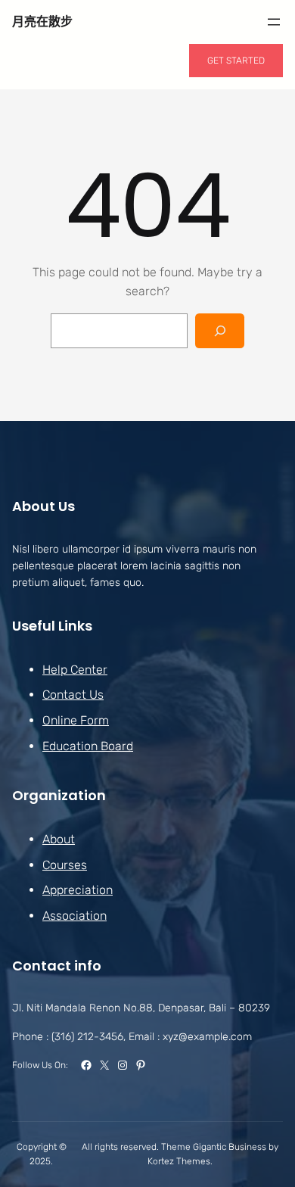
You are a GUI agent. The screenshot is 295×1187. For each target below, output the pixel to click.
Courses (64, 865)
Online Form (75, 720)
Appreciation (77, 890)
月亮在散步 (42, 21)
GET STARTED (236, 60)
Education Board (87, 746)
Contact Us (73, 694)
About (58, 839)
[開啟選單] (274, 22)
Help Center (74, 669)
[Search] (219, 331)
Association (74, 915)
